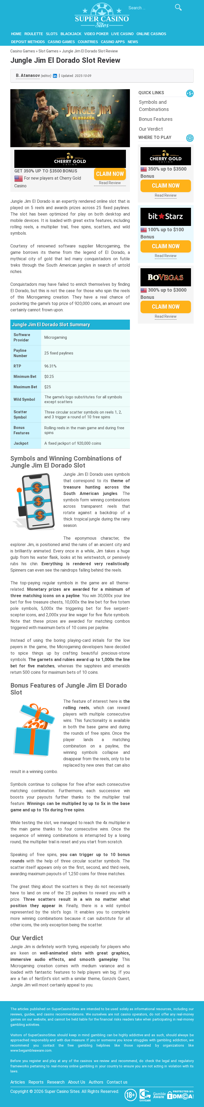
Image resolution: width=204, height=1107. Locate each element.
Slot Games (48, 51)
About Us (76, 1082)
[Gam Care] (145, 1094)
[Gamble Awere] (160, 1094)
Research (56, 1082)
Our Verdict (151, 129)
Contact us (117, 1082)
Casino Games (61, 42)
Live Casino (122, 34)
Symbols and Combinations (154, 105)
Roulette (33, 34)
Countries (88, 42)
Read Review (110, 183)
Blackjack (71, 34)
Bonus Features (156, 119)
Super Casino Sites (62, 1091)
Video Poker (96, 34)
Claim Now (110, 174)
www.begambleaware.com (31, 1050)
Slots (52, 34)
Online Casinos (151, 34)
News (133, 42)
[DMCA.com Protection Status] (180, 1094)
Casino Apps (113, 42)
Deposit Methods (28, 42)
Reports (36, 1082)
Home (16, 34)
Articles (17, 1082)
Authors (96, 1082)
